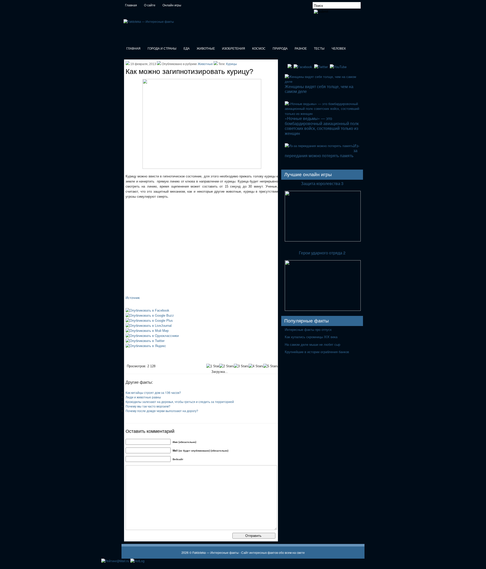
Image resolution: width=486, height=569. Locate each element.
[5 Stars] (270, 366)
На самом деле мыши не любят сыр (312, 344)
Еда (187, 48)
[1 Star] (212, 366)
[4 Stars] (256, 366)
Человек (339, 48)
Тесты (319, 48)
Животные (206, 48)
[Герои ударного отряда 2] (323, 310)
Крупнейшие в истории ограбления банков (317, 351)
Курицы (231, 64)
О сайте (149, 5)
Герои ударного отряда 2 (322, 252)
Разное (301, 48)
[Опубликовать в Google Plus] (149, 320)
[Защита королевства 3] (323, 240)
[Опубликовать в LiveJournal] (149, 326)
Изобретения (233, 48)
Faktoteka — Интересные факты (215, 552)
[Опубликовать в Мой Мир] (147, 331)
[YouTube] (339, 66)
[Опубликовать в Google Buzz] (150, 315)
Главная (131, 5)
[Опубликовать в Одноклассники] (152, 336)
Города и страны (162, 48)
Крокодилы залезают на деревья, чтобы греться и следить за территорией (180, 401)
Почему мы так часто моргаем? (148, 406)
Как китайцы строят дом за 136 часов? (153, 392)
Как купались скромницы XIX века (311, 336)
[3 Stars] (241, 366)
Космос (259, 48)
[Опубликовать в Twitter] (145, 341)
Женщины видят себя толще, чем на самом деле (319, 89)
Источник (133, 298)
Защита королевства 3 (322, 183)
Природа (280, 48)
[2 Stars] (226, 366)
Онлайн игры (172, 5)
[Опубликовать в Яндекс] (146, 346)
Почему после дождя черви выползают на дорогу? (162, 411)
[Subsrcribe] (290, 66)
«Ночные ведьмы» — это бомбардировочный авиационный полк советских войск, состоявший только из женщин (322, 125)
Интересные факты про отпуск (308, 329)
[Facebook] (303, 66)
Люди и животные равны (143, 397)
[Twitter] (321, 66)
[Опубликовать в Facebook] (147, 310)
